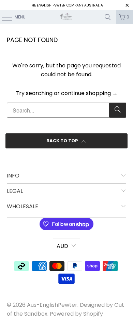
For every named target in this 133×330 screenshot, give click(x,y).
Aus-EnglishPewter (52, 305)
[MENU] (3, 17)
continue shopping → (89, 93)
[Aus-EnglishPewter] (66, 17)
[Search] (107, 17)
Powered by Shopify (76, 314)
